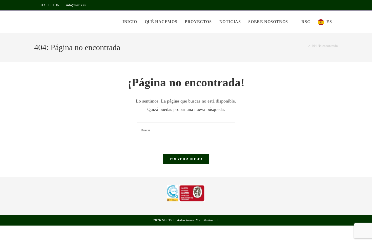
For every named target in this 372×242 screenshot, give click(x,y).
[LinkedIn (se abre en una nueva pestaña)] (335, 5)
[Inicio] (305, 46)
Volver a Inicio (186, 159)
